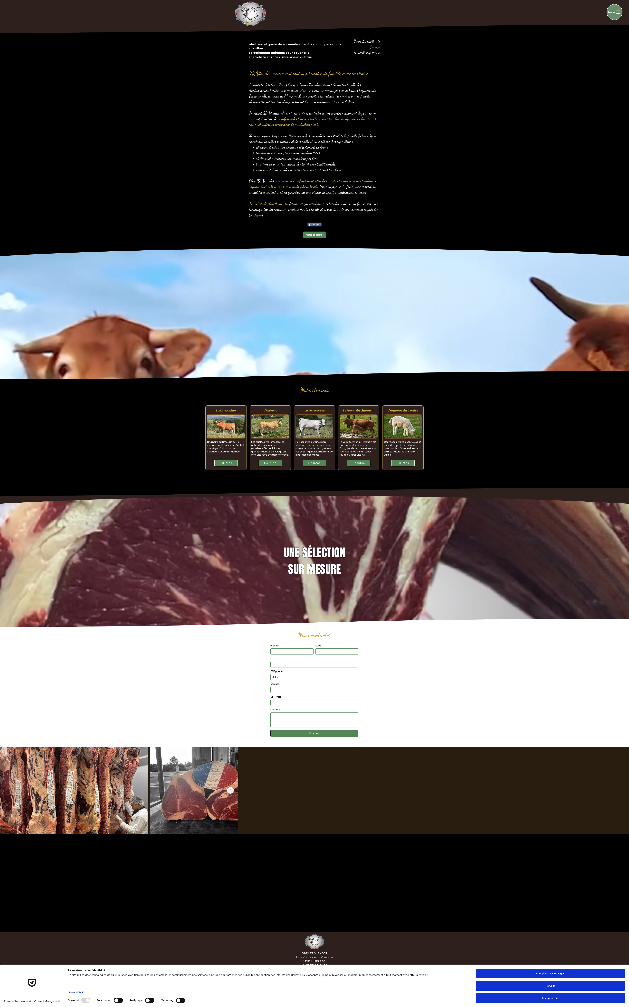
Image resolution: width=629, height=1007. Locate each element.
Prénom (275, 645)
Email (274, 658)
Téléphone (276, 671)
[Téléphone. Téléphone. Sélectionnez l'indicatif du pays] (276, 677)
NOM (319, 645)
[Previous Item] (7, 790)
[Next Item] (622, 790)
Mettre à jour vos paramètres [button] (370, 843)
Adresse (274, 684)
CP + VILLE (275, 696)
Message (275, 709)
